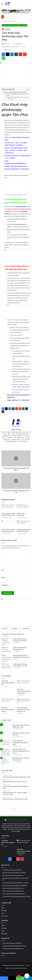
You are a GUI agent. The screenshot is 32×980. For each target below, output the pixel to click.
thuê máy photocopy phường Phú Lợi (7, 709)
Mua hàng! (4, 916)
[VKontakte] (23, 408)
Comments (25, 628)
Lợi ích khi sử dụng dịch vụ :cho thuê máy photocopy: (18, 98)
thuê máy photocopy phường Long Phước (23, 691)
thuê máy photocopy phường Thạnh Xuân (8, 514)
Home (4, 21)
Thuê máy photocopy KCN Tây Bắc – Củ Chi (15, 883)
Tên (2, 570)
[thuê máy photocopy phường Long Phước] (7, 641)
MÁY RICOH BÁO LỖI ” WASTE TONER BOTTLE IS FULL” (21, 751)
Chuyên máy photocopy (21, 514)
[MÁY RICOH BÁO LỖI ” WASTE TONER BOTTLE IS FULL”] (6, 752)
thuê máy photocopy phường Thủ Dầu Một (14, 885)
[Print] (3, 411)
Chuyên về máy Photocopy (10, 25)
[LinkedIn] (9, 408)
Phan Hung (7, 43)
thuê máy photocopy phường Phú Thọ (13, 888)
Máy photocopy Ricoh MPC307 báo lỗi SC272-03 (23, 709)
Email (3, 577)
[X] (6, 408)
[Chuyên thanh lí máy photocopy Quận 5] (8, 524)
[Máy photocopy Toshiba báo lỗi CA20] (6, 761)
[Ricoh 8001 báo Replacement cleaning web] (6, 743)
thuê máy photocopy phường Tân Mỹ (13, 891)
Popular (14, 628)
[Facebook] (3, 408)
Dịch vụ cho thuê (12, 21)
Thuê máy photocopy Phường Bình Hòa (13, 893)
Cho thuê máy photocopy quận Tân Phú (14, 92)
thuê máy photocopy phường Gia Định (24, 530)
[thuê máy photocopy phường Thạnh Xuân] (8, 508)
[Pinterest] (16, 408)
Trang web (4, 585)
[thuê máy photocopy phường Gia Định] (24, 524)
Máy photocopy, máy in (13, 278)
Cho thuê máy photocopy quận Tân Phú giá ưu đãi (17, 94)
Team (3, 913)
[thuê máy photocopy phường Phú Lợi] (7, 650)
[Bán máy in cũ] (16, 11)
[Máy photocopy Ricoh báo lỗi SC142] (6, 735)
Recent (5, 628)
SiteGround (23, 968)
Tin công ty (23, 25)
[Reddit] (19, 408)
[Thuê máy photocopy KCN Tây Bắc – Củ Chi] (7, 666)
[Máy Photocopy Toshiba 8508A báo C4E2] (6, 727)
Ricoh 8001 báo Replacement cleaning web (20, 742)
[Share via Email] (26, 408)
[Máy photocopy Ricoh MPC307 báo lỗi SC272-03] (7, 658)
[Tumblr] (13, 408)
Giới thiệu (4, 910)
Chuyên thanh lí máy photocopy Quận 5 (8, 530)
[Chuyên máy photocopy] (24, 508)
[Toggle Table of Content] (27, 89)
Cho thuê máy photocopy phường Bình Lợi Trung (16, 896)
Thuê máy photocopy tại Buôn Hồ (13, 634)
